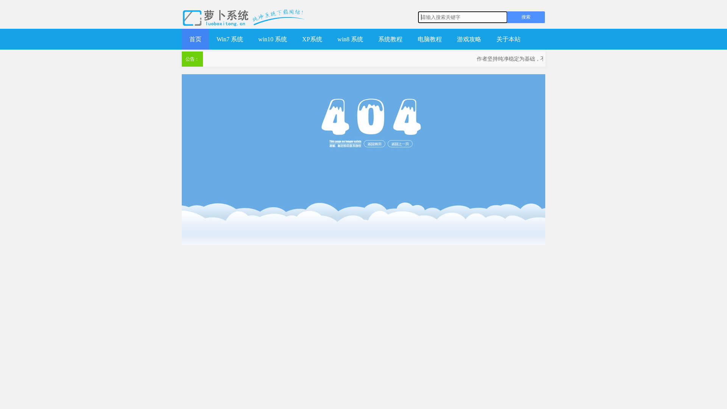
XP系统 (312, 39)
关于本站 (508, 39)
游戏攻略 (469, 39)
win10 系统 (272, 39)
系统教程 (390, 39)
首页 (195, 39)
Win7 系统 (230, 39)
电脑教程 (430, 39)
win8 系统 (350, 39)
